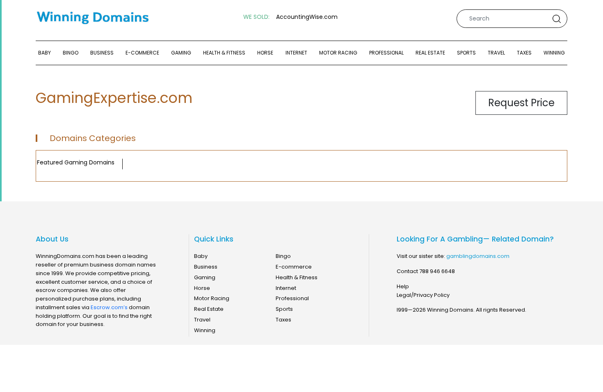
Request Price (521, 102)
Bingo (70, 52)
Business (102, 52)
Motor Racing (338, 52)
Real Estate (430, 52)
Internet (296, 52)
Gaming (181, 52)
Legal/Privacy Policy (423, 295)
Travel (496, 52)
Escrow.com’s (109, 307)
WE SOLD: (256, 17)
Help (403, 286)
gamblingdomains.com (477, 256)
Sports (466, 52)
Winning (554, 52)
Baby (44, 52)
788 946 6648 (437, 271)
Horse (265, 52)
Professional (386, 52)
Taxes (524, 52)
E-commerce (142, 52)
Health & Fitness (224, 52)
